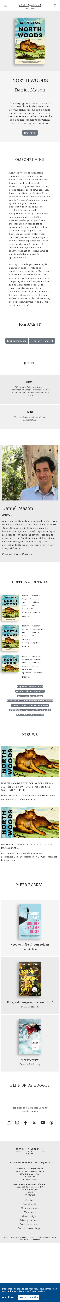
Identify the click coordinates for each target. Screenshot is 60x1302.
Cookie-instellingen (30, 1228)
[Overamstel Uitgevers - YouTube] (43, 1122)
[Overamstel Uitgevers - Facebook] (26, 1122)
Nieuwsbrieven (30, 1208)
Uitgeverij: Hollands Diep (30, 687)
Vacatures (30, 1212)
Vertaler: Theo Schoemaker (30, 691)
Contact (30, 1200)
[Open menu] (5, 5)
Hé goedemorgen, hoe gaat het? (30, 1002)
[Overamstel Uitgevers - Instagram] (17, 1122)
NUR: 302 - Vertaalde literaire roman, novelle (30, 701)
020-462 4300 (30, 1179)
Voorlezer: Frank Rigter (30, 696)
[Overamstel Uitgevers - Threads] (51, 1122)
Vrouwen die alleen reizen (30, 944)
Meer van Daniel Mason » (17, 554)
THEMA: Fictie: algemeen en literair (30, 705)
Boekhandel (30, 1204)
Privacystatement (30, 1220)
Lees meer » (28, 799)
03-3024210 (30, 1195)
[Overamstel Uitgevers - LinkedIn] (8, 1122)
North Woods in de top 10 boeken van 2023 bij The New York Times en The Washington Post (27, 786)
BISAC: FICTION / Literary (30, 715)
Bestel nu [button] (30, 133)
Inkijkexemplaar (16, 341)
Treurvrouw (30, 1060)
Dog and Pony (35, 1239)
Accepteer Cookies (29, 1297)
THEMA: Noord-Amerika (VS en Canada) (30, 710)
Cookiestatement (30, 1224)
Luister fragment (43, 341)
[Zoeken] (55, 5)
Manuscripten (30, 1216)
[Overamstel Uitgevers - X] (34, 1122)
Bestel (26, 616)
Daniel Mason (17, 508)
